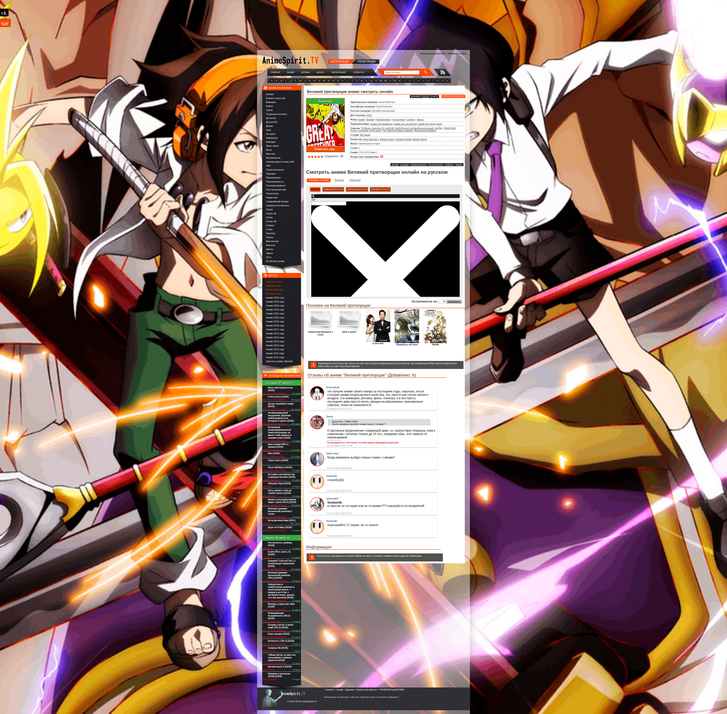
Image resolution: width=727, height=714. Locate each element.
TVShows (366, 128)
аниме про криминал (381, 124)
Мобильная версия (366, 689)
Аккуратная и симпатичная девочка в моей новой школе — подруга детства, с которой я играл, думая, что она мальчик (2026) (281, 591)
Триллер (270, 233)
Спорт (269, 229)
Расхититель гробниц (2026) (280, 544)
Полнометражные (275, 185)
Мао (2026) (274, 453)
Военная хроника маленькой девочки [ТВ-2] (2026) (279, 575)
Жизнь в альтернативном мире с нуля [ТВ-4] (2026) (282, 501)
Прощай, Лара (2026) (279, 483)
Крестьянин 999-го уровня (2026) (278, 445)
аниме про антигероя (405, 124)
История (270, 134)
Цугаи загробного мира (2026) (281, 405)
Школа (269, 249)
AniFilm (438, 128)
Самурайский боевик (277, 201)
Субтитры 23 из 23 (357, 189)
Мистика (270, 154)
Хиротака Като (371, 139)
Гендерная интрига (276, 114)
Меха (269, 150)
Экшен (269, 253)
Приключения (273, 177)
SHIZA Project (402, 128)
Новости (359, 72)
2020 (369, 115)
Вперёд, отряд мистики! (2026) (281, 605)
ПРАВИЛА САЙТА (457, 53)
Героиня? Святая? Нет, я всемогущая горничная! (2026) (281, 563)
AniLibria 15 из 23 (380, 189)
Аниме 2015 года (275, 337)
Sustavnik (331, 476)
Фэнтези (270, 245)
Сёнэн (269, 217)
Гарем (269, 110)
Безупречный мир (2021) (282, 520)
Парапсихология (275, 169)
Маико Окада (420, 139)
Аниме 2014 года (275, 341)
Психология (272, 193)
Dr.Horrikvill (332, 387)
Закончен (325, 101)
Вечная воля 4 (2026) (280, 666)
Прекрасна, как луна (406, 344)
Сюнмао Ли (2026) (278, 648)
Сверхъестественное (277, 205)
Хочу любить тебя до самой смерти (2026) (280, 491)
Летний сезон (273, 293)
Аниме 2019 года (275, 321)
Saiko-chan (332, 453)
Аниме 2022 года (275, 309)
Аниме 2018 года (275, 325)
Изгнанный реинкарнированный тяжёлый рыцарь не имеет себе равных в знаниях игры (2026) (280, 432)
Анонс (320, 72)
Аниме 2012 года (275, 349)
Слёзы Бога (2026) (278, 396)
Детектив (271, 118)
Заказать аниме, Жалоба (279, 361)
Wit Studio (365, 135)
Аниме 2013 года (275, 345)
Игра (268, 130)
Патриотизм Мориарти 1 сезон (320, 333)
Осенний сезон (274, 282)
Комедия (270, 142)
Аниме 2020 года (275, 317)
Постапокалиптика (276, 189)
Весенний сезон (274, 289)
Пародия (271, 173)
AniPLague (375, 130)
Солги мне (378, 343)
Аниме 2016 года (275, 333)
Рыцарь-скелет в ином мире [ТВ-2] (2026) (280, 626)
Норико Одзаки (403, 139)
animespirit (332, 498)
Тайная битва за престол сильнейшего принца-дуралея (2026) (282, 658)
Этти (268, 257)
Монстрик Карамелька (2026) (280, 389)
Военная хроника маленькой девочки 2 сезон (280, 511)
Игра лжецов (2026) (279, 634)
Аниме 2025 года (275, 297)
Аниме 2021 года (275, 313)
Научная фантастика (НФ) (280, 162)
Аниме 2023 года (275, 305)
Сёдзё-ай (271, 213)
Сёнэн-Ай (271, 221)
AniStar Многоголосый (422, 128)
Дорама (305, 72)
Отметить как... (325, 149)
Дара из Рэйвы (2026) (280, 527)
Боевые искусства (275, 98)
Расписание (339, 72)
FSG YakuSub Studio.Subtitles (397, 130)
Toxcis (425, 96)
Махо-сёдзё (272, 146)
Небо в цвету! (349, 332)
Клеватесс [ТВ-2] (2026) (281, 641)
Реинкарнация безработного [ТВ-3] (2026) (279, 616)
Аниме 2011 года (275, 353)
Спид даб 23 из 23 (333, 189)
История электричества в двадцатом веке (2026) (281, 475)
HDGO (315, 189)
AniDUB (389, 128)
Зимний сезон (273, 286)
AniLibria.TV (378, 128)
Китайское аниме (275, 261)
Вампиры (271, 102)
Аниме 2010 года (275, 357)
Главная (275, 72)
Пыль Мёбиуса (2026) (280, 467)
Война (269, 106)
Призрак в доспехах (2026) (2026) (279, 675)
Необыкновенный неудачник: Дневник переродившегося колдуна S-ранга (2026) (281, 417)
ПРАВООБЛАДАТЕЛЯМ (432, 53)
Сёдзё (269, 209)
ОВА (268, 165)
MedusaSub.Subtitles (425, 130)
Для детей (271, 122)
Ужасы (269, 237)
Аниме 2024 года (275, 301)
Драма (269, 126)
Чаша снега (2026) (278, 460)
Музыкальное (273, 158)
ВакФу (435, 344)
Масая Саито (387, 139)
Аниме (290, 72)
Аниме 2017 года (275, 329)
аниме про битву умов (430, 124)
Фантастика (272, 241)
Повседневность (275, 181)
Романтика (272, 197)
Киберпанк (272, 138)
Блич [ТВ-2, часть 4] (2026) (279, 553)
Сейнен (270, 225)
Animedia (363, 130)
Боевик (270, 94)
